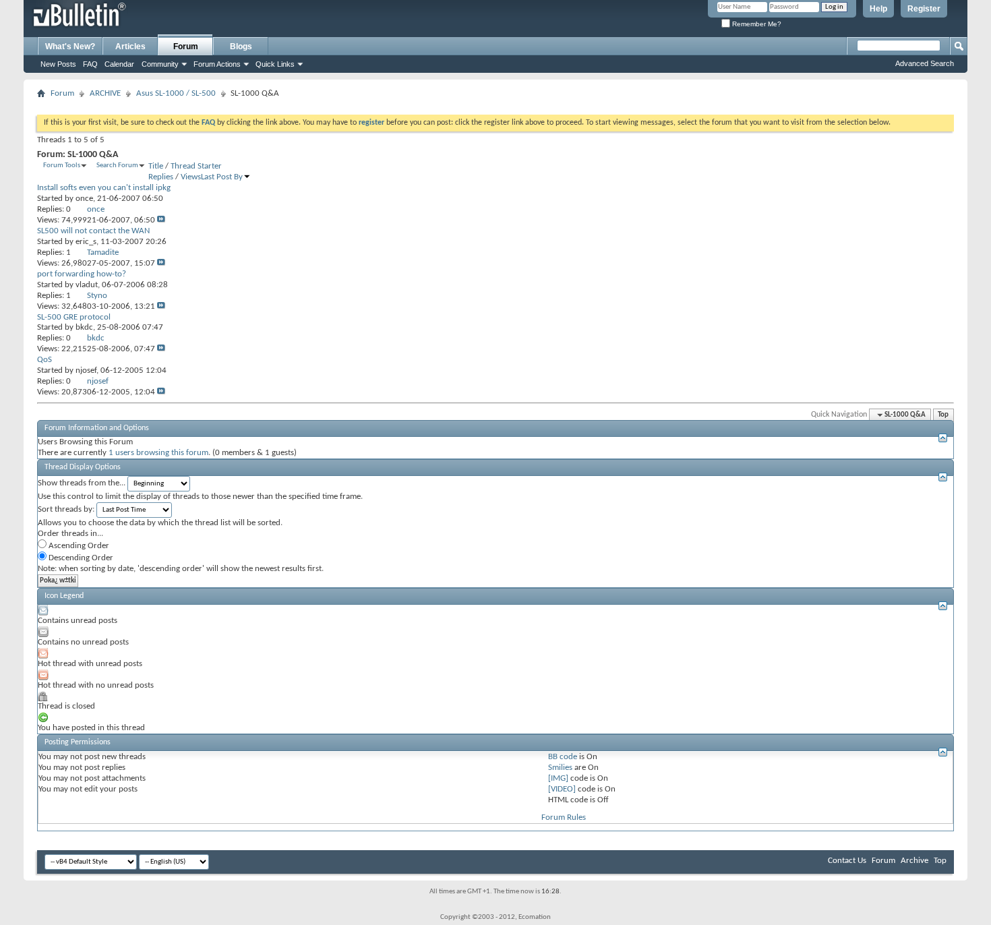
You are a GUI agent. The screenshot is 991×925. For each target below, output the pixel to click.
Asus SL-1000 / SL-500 (176, 93)
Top (943, 415)
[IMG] (558, 778)
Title (155, 166)
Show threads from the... (81, 483)
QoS (44, 359)
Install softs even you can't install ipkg (104, 187)
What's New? (70, 46)
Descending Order (80, 558)
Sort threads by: (66, 509)
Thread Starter (196, 166)
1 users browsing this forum (158, 452)
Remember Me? (755, 24)
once (84, 198)
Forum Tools (61, 165)
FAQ (90, 64)
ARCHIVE (105, 93)
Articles (130, 46)
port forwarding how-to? (81, 274)
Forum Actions (217, 64)
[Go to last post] (161, 220)
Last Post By (222, 177)
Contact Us (847, 860)
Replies (160, 177)
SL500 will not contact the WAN (93, 231)
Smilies (560, 767)
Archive (914, 860)
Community (160, 64)
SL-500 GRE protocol (74, 317)
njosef (86, 370)
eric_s (86, 241)
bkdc (84, 327)
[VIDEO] (562, 789)
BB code (562, 756)
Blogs (241, 46)
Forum (185, 46)
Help (878, 8)
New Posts (58, 64)
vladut (87, 284)
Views (191, 177)
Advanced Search (924, 63)
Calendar (119, 64)
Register (923, 8)
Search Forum (117, 165)
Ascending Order (78, 545)
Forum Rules (563, 817)
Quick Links (275, 64)
